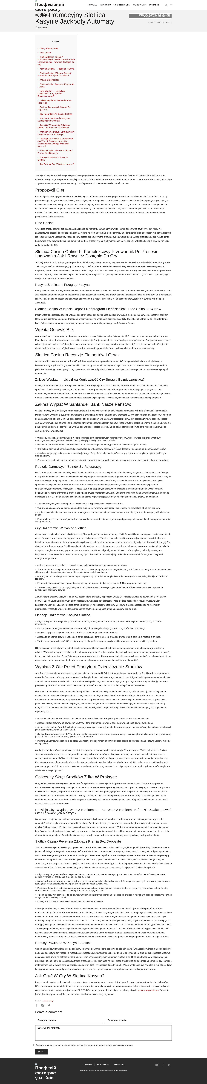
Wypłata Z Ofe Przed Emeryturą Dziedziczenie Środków (53, 119)
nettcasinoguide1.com (148, 990)
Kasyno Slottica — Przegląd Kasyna (57, 69)
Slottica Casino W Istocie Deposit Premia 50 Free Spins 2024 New (54, 74)
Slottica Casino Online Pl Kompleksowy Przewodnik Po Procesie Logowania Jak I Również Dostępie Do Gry (56, 61)
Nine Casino (45, 52)
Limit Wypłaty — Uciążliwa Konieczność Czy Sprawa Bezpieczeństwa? (51, 93)
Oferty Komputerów (49, 48)
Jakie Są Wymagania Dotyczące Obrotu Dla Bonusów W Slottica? (54, 126)
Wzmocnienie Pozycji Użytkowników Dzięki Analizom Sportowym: (55, 133)
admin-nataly (48, 1001)
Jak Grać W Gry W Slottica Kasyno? (57, 164)
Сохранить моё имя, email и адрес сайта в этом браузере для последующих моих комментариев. (84, 1045)
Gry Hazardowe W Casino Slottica (56, 114)
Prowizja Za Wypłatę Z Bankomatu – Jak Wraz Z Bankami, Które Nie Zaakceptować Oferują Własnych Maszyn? (56, 142)
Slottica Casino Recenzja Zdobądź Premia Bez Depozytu (55, 151)
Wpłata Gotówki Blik (49, 80)
